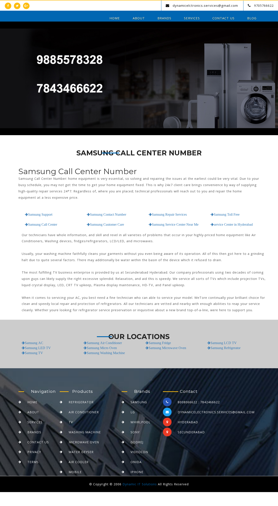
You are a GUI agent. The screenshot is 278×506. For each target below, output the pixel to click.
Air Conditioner (84, 412)
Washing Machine (85, 432)
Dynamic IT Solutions (139, 484)
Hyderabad (188, 422)
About (139, 18)
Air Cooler (79, 462)
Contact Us (223, 18)
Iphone (137, 472)
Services (192, 18)
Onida (136, 462)
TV (71, 422)
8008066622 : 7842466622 (199, 402)
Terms (33, 462)
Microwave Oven (84, 442)
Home (114, 18)
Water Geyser (81, 452)
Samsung (139, 402)
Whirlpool (141, 422)
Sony (135, 432)
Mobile (75, 472)
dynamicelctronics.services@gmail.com (205, 5)
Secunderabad (191, 432)
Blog (251, 18)
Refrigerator (81, 402)
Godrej (137, 442)
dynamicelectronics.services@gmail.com (216, 412)
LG (133, 412)
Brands (164, 18)
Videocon (139, 452)
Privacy (34, 452)
